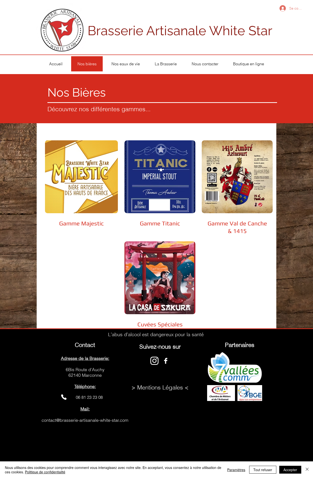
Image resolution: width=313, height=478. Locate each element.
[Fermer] (307, 469)
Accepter (290, 469)
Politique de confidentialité (45, 471)
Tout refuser (262, 469)
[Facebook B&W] (165, 360)
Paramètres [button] (236, 469)
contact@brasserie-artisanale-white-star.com (85, 420)
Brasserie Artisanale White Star (180, 30)
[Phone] (64, 397)
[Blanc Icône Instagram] (154, 360)
